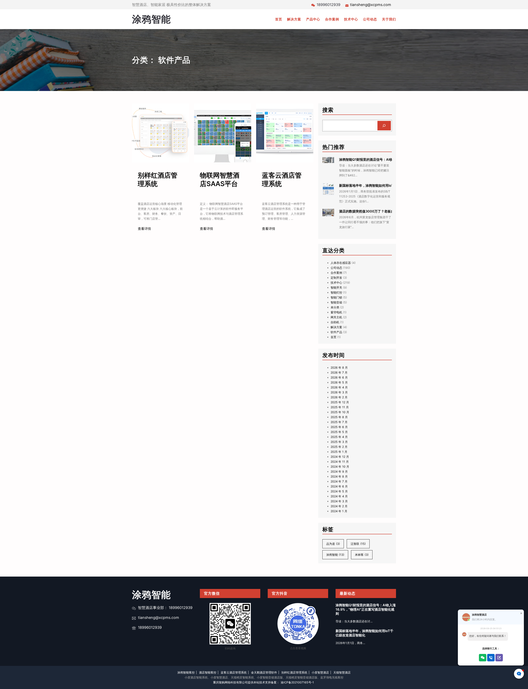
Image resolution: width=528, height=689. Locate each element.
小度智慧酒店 (320, 672)
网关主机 (336, 317)
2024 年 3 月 (339, 501)
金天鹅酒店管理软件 (264, 672)
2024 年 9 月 (339, 471)
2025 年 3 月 (339, 442)
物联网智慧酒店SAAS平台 (219, 179)
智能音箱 (336, 302)
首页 (333, 337)
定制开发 (336, 277)
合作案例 (336, 272)
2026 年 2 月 (339, 397)
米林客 (362, 554)
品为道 (333, 543)
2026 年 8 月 (339, 367)
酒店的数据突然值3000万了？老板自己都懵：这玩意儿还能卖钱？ (388, 211)
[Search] (384, 126)
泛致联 (358, 543)
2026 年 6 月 (339, 377)
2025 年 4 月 (339, 437)
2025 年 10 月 (340, 412)
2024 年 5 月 (339, 491)
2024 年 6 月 (339, 486)
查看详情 (144, 228)
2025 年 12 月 (340, 402)
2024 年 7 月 (339, 481)
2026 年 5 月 (339, 382)
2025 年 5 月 (339, 432)
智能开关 (336, 287)
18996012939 (150, 627)
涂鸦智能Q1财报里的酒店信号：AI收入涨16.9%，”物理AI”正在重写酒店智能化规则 (366, 609)
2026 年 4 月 (339, 387)
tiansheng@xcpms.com (370, 4)
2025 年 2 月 (339, 446)
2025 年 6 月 (339, 427)
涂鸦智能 (151, 19)
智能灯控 (336, 292)
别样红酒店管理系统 (157, 179)
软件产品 (336, 332)
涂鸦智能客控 (186, 672)
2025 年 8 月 (339, 417)
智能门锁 (336, 297)
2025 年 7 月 (339, 422)
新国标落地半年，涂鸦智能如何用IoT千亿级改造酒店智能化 (383, 185)
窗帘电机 (336, 312)
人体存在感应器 (341, 262)
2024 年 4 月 (339, 496)
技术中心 (336, 282)
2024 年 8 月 (339, 476)
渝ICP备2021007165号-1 (297, 682)
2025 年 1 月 (339, 451)
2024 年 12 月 (340, 456)
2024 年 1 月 (339, 511)
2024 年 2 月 (339, 506)
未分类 (335, 307)
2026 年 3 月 (339, 392)
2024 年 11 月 (340, 461)
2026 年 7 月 (339, 372)
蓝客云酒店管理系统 (282, 179)
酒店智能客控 (207, 672)
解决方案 (336, 327)
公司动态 (336, 267)
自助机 (335, 322)
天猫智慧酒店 (342, 672)
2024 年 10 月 (340, 466)
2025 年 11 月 (340, 407)
